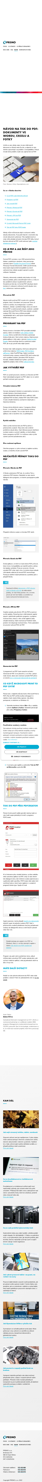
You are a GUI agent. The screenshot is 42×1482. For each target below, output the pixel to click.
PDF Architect (29, 351)
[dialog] (21, 741)
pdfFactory (6, 353)
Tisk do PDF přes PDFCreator (16, 227)
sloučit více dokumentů (31, 921)
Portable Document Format (22, 263)
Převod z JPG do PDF (14, 215)
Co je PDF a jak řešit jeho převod (17, 196)
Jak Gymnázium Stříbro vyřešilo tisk (17, 1324)
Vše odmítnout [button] (21, 752)
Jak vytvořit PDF (12, 203)
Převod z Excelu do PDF (14, 211)
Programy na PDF (12, 199)
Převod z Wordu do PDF (14, 207)
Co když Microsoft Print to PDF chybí (18, 223)
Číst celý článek (8, 1148)
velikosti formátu (29, 362)
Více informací (12, 740)
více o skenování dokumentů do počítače (23, 678)
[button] (21, 742)
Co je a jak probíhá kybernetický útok (18, 1228)
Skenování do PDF (13, 219)
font (4, 288)
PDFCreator (20, 351)
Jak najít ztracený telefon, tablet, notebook (20, 1132)
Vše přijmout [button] (21, 747)
